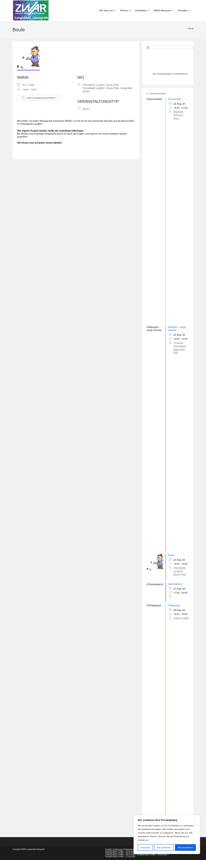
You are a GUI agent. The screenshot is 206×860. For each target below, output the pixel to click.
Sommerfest (174, 99)
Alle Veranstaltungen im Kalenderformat (170, 74)
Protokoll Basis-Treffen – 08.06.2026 (120, 853)
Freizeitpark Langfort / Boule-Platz (101, 84)
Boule (191, 28)
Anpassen (145, 847)
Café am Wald (181, 618)
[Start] (184, 28)
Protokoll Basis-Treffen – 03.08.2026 (152, 855)
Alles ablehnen (164, 847)
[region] (167, 834)
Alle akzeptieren (185, 847)
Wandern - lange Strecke (177, 328)
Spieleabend (175, 584)
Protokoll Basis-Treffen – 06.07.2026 (120, 855)
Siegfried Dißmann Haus (178, 115)
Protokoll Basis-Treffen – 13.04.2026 (120, 851)
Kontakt (108, 849)
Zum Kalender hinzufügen (40, 98)
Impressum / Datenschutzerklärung (127, 849)
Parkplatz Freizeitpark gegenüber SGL (179, 347)
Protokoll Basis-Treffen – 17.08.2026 (120, 856)
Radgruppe (174, 605)
